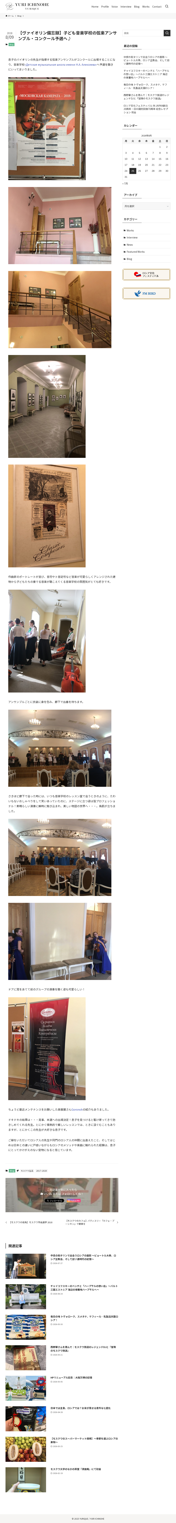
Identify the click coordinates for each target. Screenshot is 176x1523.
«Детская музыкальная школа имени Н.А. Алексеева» (61, 64)
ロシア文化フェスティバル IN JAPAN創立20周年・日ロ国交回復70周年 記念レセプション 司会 (146, 109)
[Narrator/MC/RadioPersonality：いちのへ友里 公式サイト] (28, 6)
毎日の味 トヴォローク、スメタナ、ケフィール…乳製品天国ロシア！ (145, 86)
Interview (132, 237)
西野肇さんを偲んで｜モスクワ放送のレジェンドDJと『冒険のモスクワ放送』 (146, 96)
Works (130, 230)
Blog (11, 44)
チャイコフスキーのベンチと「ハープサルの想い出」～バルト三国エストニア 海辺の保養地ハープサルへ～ (146, 74)
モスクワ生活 (27, 1170)
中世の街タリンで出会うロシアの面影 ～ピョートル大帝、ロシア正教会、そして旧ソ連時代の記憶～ (146, 60)
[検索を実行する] (167, 33)
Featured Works (136, 251)
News (130, 244)
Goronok (77, 1109)
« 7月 (125, 183)
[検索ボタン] (166, 6)
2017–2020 (41, 1170)
